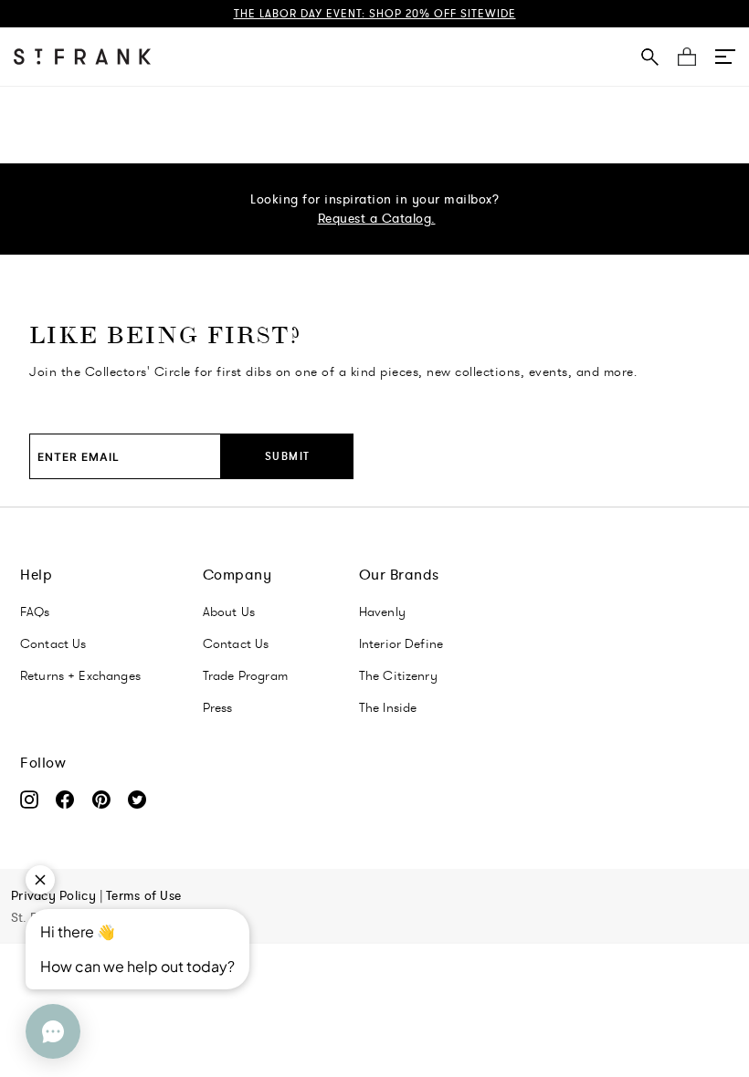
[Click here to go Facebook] (73, 803)
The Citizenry (398, 675)
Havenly (382, 611)
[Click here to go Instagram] (38, 803)
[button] (725, 56)
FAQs (35, 611)
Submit (288, 456)
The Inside (388, 707)
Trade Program (245, 675)
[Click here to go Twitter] (144, 803)
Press (218, 707)
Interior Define (401, 643)
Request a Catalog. (377, 218)
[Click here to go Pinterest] (110, 803)
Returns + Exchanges (80, 675)
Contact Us (53, 643)
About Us (229, 611)
